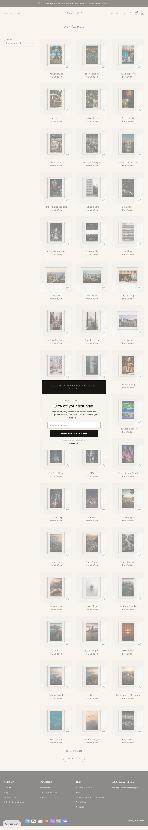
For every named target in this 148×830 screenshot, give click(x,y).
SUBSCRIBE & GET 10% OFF (74, 434)
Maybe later (74, 443)
